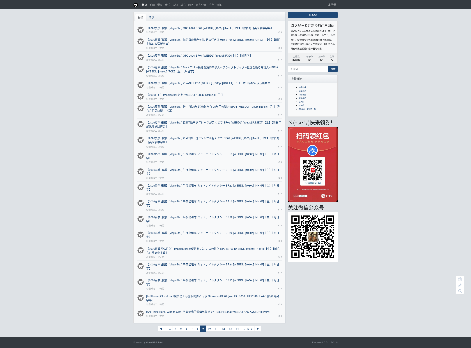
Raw (190, 4)
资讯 (219, 4)
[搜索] (460, 291)
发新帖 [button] (313, 15)
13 (230, 328)
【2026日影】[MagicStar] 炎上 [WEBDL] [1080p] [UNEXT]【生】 (185, 95)
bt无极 (301, 105)
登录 (333, 4)
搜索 (333, 69)
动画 (152, 4)
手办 (211, 4)
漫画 (159, 4)
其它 (183, 4)
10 (209, 328)
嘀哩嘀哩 (302, 87)
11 (216, 328)
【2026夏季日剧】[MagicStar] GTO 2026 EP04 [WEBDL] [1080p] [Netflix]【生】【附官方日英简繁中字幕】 (209, 28)
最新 (140, 17)
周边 (175, 4)
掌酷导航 (302, 98)
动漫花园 (302, 94)
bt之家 (301, 101)
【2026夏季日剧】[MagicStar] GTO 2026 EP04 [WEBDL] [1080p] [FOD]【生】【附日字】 (199, 55)
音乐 (167, 4)
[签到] (460, 279)
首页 (144, 4)
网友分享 (201, 4)
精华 (151, 17)
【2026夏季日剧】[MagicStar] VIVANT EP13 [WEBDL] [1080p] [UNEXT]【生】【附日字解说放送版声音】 (209, 83)
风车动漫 (302, 91)
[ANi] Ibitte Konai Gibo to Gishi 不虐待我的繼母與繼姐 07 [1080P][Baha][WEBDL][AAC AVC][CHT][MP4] (208, 312)
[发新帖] (460, 285)
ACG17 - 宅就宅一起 (307, 109)
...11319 (247, 328)
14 (237, 328)
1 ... (168, 328)
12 (223, 328)
